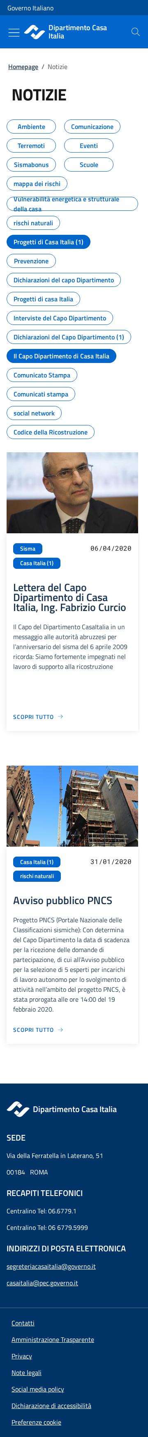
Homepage (23, 67)
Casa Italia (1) (36, 563)
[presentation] (136, 32)
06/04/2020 (111, 548)
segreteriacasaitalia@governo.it (51, 1266)
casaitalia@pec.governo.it (42, 1283)
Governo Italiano (30, 8)
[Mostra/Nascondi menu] (14, 32)
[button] (36, 1422)
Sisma (27, 548)
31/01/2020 (111, 861)
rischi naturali (37, 876)
